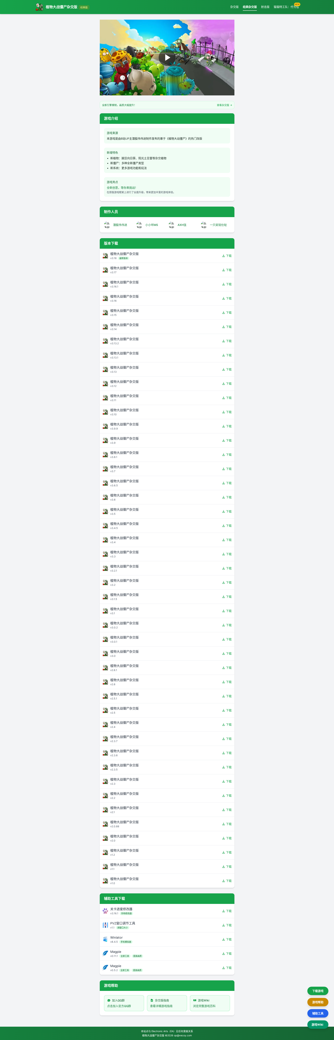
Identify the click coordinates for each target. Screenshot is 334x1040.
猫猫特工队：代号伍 (286, 6)
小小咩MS (151, 225)
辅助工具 (317, 1013)
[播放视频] (167, 57)
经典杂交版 (250, 7)
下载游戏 (317, 991)
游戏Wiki (317, 1024)
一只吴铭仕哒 (218, 225)
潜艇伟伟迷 (120, 225)
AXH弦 (182, 225)
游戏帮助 (317, 1002)
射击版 (265, 7)
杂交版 (234, 7)
